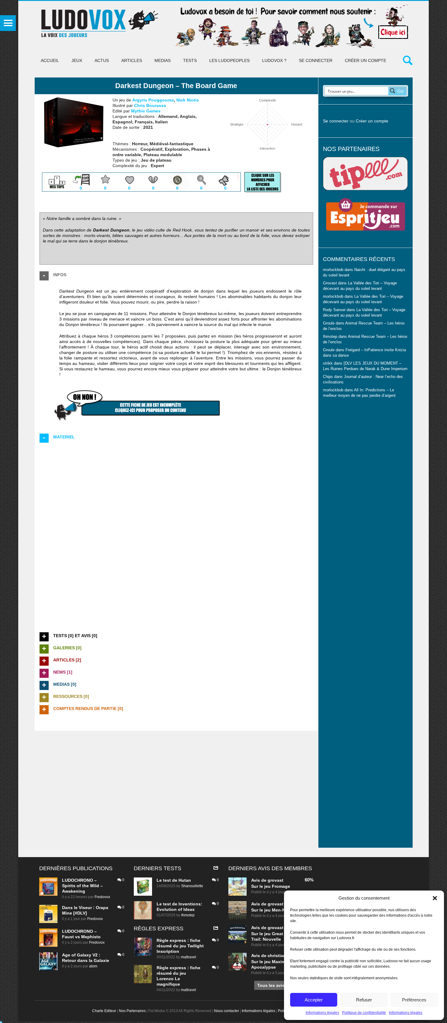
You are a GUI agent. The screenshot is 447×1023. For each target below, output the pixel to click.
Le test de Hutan (174, 880)
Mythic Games (146, 110)
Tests (190, 60)
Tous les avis (271, 985)
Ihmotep (330, 337)
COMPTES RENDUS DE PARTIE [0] (88, 708)
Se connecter (315, 60)
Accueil (50, 60)
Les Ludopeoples (229, 60)
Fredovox (102, 897)
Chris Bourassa (150, 105)
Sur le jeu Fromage (270, 886)
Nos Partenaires (132, 1011)
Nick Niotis (187, 100)
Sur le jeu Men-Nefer (272, 910)
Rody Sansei (334, 310)
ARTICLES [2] (67, 659)
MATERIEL (64, 436)
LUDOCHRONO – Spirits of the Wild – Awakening (82, 886)
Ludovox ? (274, 60)
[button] (435, 898)
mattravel (188, 957)
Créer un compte (365, 60)
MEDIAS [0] (64, 684)
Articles (131, 60)
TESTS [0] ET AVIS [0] (75, 635)
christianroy (280, 955)
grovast (275, 880)
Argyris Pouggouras (153, 100)
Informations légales (322, 1013)
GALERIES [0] (67, 647)
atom (93, 966)
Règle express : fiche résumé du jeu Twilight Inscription (180, 946)
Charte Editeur (104, 1011)
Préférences (414, 999)
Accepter (314, 999)
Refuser (364, 999)
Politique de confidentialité (364, 1013)
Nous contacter (226, 1011)
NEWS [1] (62, 672)
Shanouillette (192, 886)
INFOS (59, 274)
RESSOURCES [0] (71, 696)
